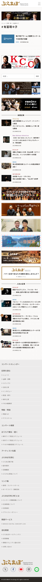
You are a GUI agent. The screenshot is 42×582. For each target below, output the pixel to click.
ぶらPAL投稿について (10, 474)
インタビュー (7, 391)
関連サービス (7, 519)
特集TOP (6, 414)
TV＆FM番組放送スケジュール (13, 444)
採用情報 (6, 538)
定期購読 (6, 470)
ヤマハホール (7, 418)
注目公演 (6, 387)
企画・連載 (6, 379)
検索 (37, 76)
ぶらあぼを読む (8, 457)
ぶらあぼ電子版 (8, 462)
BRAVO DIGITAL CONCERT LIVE (14, 524)
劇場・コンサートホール (11, 485)
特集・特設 (6, 410)
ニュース (6, 375)
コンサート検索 (8, 425)
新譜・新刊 (6, 395)
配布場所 (6, 466)
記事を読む (6, 370)
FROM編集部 (7, 403)
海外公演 (6, 399)
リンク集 (5, 481)
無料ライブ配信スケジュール (12, 436)
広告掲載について (9, 504)
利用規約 (6, 508)
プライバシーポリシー (10, 512)
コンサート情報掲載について (12, 500)
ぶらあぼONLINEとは (10, 495)
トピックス (6, 383)
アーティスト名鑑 (9, 450)
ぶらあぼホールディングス (12, 534)
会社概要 (5, 530)
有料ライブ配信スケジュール (12, 440)
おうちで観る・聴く (10, 432)
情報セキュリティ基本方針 (12, 543)
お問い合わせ (7, 547)
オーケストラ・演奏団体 (11, 489)
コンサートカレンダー (11, 364)
